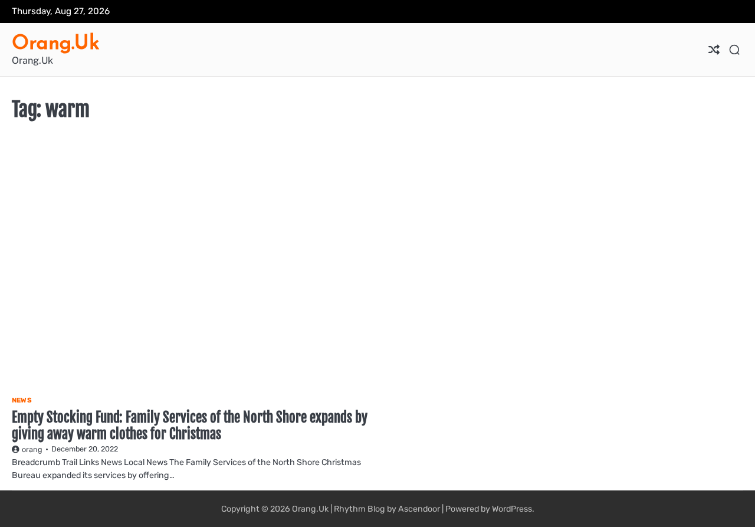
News (22, 400)
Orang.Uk (55, 42)
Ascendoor (419, 509)
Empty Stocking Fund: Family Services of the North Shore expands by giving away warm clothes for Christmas (189, 425)
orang (32, 449)
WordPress (512, 509)
